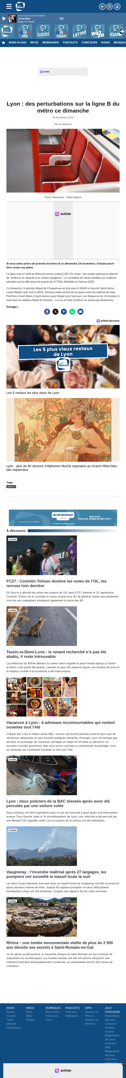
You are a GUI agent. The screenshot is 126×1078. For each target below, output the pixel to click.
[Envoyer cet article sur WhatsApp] (71, 313)
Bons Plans (17, 42)
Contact (11, 1015)
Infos (34, 42)
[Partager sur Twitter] (54, 313)
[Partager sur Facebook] (46, 313)
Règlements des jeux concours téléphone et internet (112, 1058)
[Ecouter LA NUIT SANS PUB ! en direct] (63, 517)
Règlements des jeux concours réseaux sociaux (112, 1023)
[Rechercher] (109, 6)
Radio (105, 42)
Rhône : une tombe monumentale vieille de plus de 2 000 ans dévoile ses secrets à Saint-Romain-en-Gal (59, 945)
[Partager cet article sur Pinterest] (63, 313)
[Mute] (61, 18)
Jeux (49, 1019)
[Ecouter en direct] (102, 6)
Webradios (50, 42)
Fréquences (13, 1027)
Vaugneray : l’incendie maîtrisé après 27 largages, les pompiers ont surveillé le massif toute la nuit (56, 874)
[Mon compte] (117, 6)
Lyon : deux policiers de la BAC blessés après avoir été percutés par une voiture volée (58, 803)
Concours (89, 42)
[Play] (5, 18)
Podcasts (70, 42)
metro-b (11, 486)
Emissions (52, 1015)
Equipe (10, 1011)
